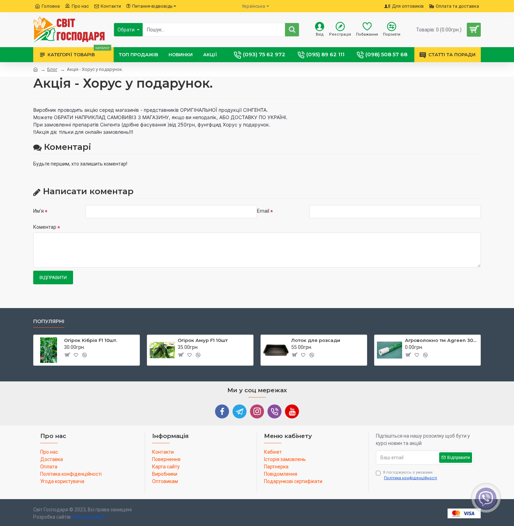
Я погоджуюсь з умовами (410, 475)
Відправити (53, 277)
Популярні (48, 321)
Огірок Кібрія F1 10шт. (90, 340)
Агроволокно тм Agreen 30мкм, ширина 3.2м (441, 340)
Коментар (44, 227)
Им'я (38, 211)
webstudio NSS (88, 517)
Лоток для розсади (315, 340)
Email (263, 211)
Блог (52, 69)
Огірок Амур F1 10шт (203, 340)
